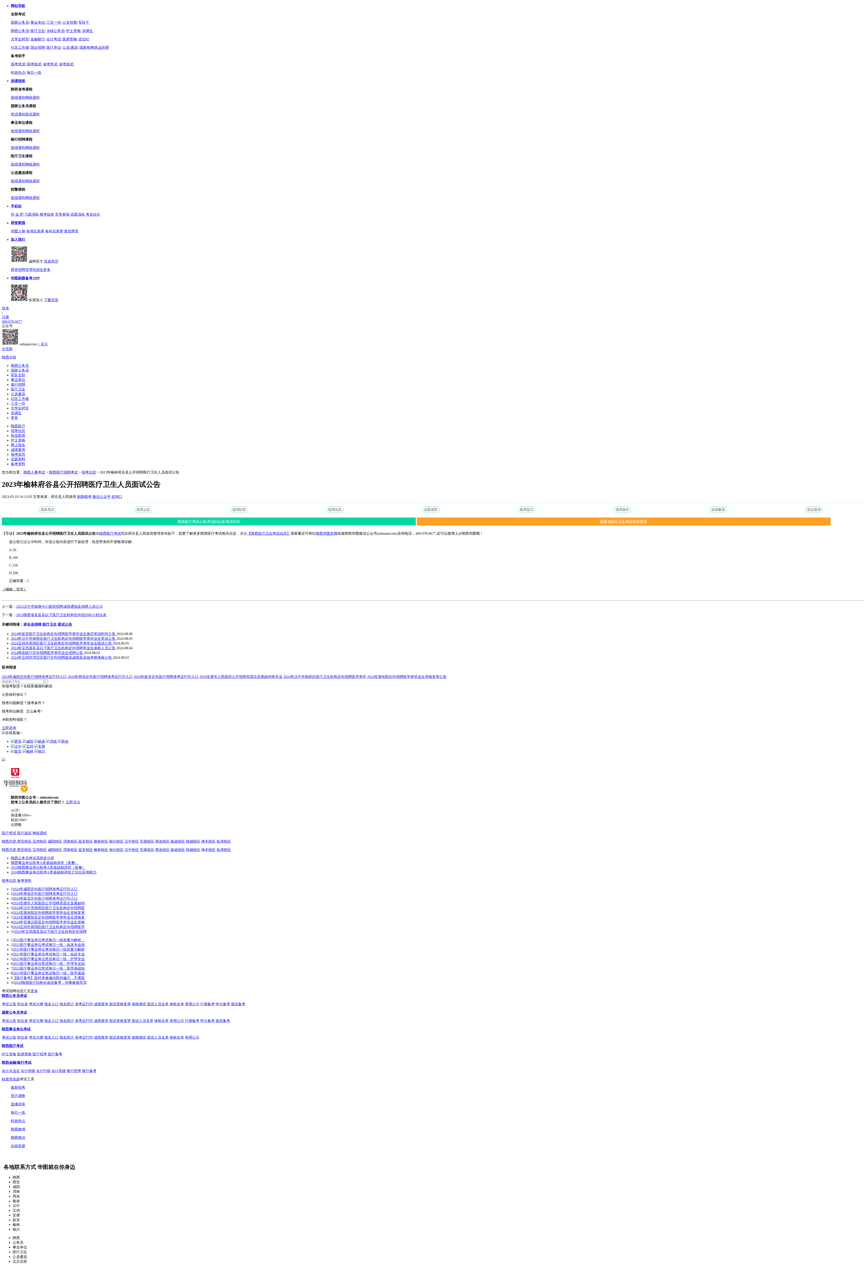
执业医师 (18, 435)
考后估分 (93, 214)
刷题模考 (84, 497)
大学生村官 (20, 39)
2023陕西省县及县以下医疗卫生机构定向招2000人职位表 (61, 615)
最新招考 (18, 1087)
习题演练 (31, 214)
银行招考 (74, 1071)
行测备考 (207, 1004)
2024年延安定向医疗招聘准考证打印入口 (166, 677)
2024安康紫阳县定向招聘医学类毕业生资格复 (49, 917)
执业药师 (101, 47)
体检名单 (177, 1004)
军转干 (83, 22)
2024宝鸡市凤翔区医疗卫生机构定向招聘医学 (49, 927)
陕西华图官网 (326, 533)
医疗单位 (53, 47)
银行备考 (89, 1071)
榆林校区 (101, 841)
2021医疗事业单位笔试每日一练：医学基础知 (49, 968)
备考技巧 (526, 509)
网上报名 (18, 445)
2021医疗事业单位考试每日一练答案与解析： (49, 940)
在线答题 (18, 1146)
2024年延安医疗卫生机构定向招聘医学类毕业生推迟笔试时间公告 (63, 634)
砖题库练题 (11, 1079)
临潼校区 (223, 841)
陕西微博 (18, 1129)
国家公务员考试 (14, 1012)
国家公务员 (20, 22)
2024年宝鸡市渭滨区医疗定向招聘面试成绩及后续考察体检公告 (62, 657)
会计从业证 (11, 1071)
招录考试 (47, 509)
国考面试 (34, 64)
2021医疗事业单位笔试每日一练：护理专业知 (49, 964)
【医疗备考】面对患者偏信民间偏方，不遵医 (49, 978)
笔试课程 (18, 114)
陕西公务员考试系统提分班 (32, 858)
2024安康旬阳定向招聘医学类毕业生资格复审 (49, 913)
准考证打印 (84, 1004)
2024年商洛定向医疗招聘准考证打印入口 (100, 677)
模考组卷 (47, 214)
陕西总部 (9, 841)
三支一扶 (53, 22)
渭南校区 (70, 841)
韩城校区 (193, 841)
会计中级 (43, 1071)
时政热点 (18, 72)
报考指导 (18, 454)
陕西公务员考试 (14, 996)
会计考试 (53, 39)
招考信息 (18, 431)
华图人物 (18, 231)
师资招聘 (18, 270)
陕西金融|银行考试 (17, 1062)
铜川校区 (116, 841)
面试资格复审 (120, 1004)
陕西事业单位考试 (16, 1029)
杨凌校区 (177, 841)
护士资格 (73, 31)
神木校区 (208, 841)
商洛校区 (162, 841)
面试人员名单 (158, 1004)
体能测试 (139, 1004)
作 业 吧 (17, 214)
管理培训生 (34, 270)
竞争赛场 (62, 214)
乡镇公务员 (55, 31)
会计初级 (28, 1071)
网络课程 (32, 97)
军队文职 (18, 375)
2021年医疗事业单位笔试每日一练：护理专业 (49, 959)
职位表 (22, 1004)
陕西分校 (9, 357)
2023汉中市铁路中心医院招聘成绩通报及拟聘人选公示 (59, 606)
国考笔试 (18, 64)
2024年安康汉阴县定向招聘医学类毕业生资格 (49, 922)
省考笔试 (50, 64)
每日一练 (34, 72)
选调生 (87, 31)
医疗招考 (39, 1054)
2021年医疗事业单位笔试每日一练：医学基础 (49, 973)
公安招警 (69, 22)
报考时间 (239, 509)
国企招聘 (37, 47)
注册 (5, 317)
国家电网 (86, 47)
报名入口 (51, 1004)
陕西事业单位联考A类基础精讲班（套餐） (44, 863)
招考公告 (143, 509)
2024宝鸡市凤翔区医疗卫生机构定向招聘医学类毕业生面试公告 (62, 643)
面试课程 (32, 114)
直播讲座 (18, 1104)
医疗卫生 (37, 31)
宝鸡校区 (39, 841)
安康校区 (147, 841)
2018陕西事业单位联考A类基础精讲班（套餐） (48, 867)
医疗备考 (55, 1054)
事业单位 (37, 22)
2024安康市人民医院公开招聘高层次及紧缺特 (49, 903)
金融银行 (37, 39)
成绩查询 (18, 450)
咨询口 (116, 497)
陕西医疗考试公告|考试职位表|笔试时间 (208, 521)
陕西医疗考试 (110, 533)
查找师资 (71, 231)
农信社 (83, 39)
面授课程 (18, 97)
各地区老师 (35, 231)
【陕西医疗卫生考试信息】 (268, 533)
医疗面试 (24, 833)
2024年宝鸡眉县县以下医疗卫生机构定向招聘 (50, 932)
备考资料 (18, 464)
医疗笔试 (9, 833)
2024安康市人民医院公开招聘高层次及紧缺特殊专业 (240, 677)
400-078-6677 (12, 322)
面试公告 (65, 624)
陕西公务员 (20, 31)
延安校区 (85, 841)
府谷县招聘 (32, 624)
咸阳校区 (55, 841)
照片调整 (18, 1096)
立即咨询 (9, 728)
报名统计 (67, 1004)
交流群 (7, 349)
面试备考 (238, 1004)
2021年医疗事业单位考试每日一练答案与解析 (49, 949)
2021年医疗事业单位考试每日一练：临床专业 (49, 954)
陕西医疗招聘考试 (63, 472)
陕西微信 (18, 1138)
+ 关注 (43, 344)
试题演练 (77, 214)
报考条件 (622, 509)
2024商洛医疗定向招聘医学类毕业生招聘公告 (47, 653)
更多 (47, 270)
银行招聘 (18, 384)
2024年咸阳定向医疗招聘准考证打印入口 (34, 677)
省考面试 (66, 64)
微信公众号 (101, 497)
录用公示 (192, 1004)
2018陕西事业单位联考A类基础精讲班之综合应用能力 (54, 872)
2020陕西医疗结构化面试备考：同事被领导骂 (50, 983)
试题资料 (18, 459)
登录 (5, 308)
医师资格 (69, 39)
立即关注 (73, 802)
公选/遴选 (70, 47)
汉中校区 (131, 841)
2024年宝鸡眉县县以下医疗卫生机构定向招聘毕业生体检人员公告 (63, 648)
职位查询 (814, 509)
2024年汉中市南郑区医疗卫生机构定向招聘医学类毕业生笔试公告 (63, 638)
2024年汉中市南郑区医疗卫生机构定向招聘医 (49, 908)
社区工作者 (20, 47)
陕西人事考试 (34, 472)
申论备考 (223, 1004)
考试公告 (9, 1004)
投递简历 (51, 261)
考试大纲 (36, 1004)
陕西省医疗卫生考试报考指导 (623, 521)
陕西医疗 (18, 426)
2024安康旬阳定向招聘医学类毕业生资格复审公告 (407, 677)
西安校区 (24, 841)
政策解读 (718, 509)
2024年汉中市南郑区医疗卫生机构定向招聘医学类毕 (324, 677)
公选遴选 (18, 394)
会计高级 (58, 1071)
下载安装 (51, 300)
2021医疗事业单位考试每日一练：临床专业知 (49, 945)
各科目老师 (54, 231)
